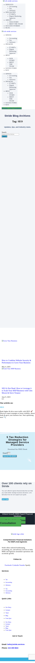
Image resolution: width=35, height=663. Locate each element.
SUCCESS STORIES (12, 26)
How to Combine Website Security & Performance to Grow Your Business (16, 361)
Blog (6, 615)
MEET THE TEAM (11, 64)
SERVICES (8, 35)
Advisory (12, 42)
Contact (7, 610)
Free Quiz (8, 618)
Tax (6, 579)
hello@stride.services (16, 644)
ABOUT (8, 20)
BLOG (7, 28)
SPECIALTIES (9, 44)
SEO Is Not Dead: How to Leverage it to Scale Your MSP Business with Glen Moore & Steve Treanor (17, 390)
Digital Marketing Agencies (15, 17)
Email (5, 453)
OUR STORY (12, 59)
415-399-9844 (13, 648)
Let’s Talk (5, 499)
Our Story (8, 607)
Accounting (13, 6)
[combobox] (10, 134)
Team (7, 613)
